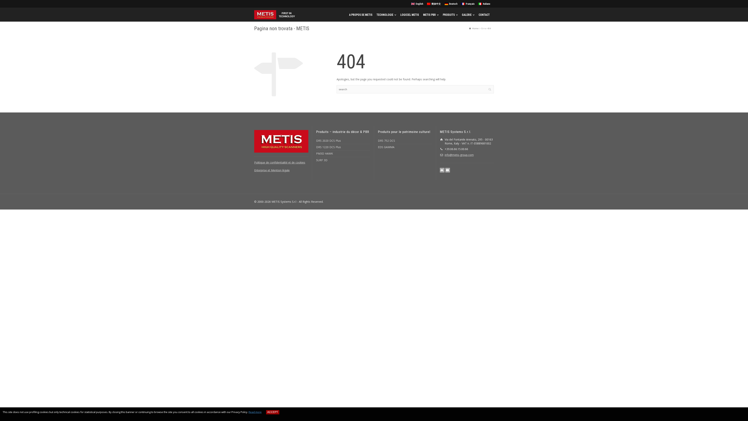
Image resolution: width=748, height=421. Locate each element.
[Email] (442, 170)
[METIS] (275, 14)
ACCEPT (272, 412)
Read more (255, 412)
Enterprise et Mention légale (272, 170)
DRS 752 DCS (386, 140)
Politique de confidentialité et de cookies (279, 162)
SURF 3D (321, 160)
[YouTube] (447, 170)
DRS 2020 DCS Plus (328, 140)
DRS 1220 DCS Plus (328, 147)
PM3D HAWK (324, 153)
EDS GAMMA (386, 147)
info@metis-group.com (459, 155)
